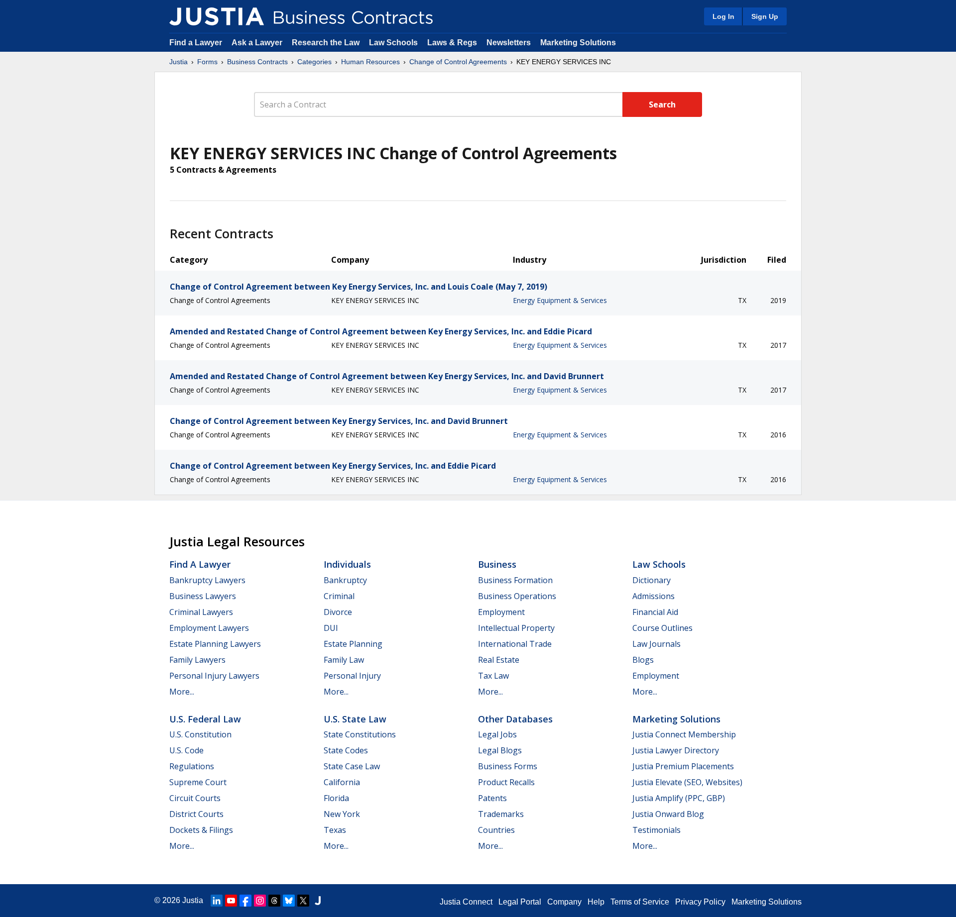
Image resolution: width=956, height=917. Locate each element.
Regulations (191, 766)
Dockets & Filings (201, 829)
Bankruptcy (345, 580)
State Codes (346, 750)
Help (596, 902)
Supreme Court (198, 782)
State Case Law (352, 766)
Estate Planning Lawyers (215, 643)
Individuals (347, 564)
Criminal (339, 596)
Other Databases (515, 719)
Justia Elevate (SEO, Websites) (687, 782)
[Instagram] (260, 901)
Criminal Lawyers (201, 612)
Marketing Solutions (578, 42)
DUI (331, 627)
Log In (723, 16)
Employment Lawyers (209, 627)
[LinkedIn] (217, 901)
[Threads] (274, 901)
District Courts (196, 814)
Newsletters (508, 42)
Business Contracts (257, 62)
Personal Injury (352, 675)
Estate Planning (353, 643)
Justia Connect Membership (684, 734)
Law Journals (656, 643)
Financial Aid (655, 612)
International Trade (515, 643)
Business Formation (515, 580)
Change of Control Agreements (458, 62)
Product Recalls (506, 782)
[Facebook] (245, 901)
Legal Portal (519, 902)
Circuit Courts (195, 798)
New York (342, 814)
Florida (336, 798)
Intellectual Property (516, 627)
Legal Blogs (500, 750)
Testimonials (656, 829)
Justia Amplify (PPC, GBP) (678, 798)
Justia (178, 62)
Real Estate (498, 659)
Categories (314, 62)
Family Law (344, 659)
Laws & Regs (452, 42)
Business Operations (517, 596)
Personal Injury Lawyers (214, 675)
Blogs (643, 659)
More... (181, 691)
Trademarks (501, 814)
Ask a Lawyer (258, 42)
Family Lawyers (197, 659)
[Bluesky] (289, 901)
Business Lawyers (202, 596)
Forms (207, 62)
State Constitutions (360, 734)
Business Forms (507, 766)
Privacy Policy (700, 902)
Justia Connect (466, 902)
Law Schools (393, 42)
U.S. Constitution (200, 734)
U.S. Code (186, 750)
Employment (501, 612)
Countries (496, 829)
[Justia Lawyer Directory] (318, 901)
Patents (492, 798)
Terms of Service (639, 902)
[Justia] (216, 16)
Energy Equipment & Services (560, 300)
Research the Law (325, 42)
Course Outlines (662, 627)
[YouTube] (231, 901)
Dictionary (651, 580)
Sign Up (764, 16)
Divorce (338, 612)
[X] (303, 901)
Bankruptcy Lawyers (207, 580)
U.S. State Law (355, 719)
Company (564, 902)
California (342, 782)
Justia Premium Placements (683, 766)
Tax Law (493, 675)
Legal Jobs (497, 734)
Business (497, 564)
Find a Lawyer (195, 42)
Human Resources (370, 62)
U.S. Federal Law (205, 719)
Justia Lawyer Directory (675, 750)
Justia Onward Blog (668, 814)
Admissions (653, 596)
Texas (335, 829)
